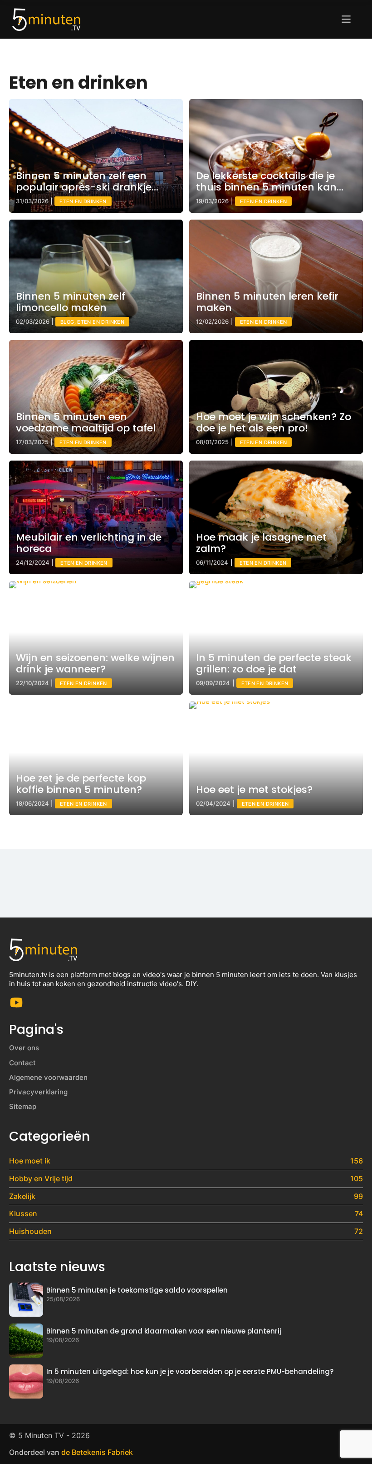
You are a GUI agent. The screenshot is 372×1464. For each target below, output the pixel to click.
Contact (22, 1062)
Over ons (24, 1047)
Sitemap (22, 1106)
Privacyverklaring (38, 1092)
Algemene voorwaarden (48, 1077)
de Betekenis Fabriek (97, 1452)
